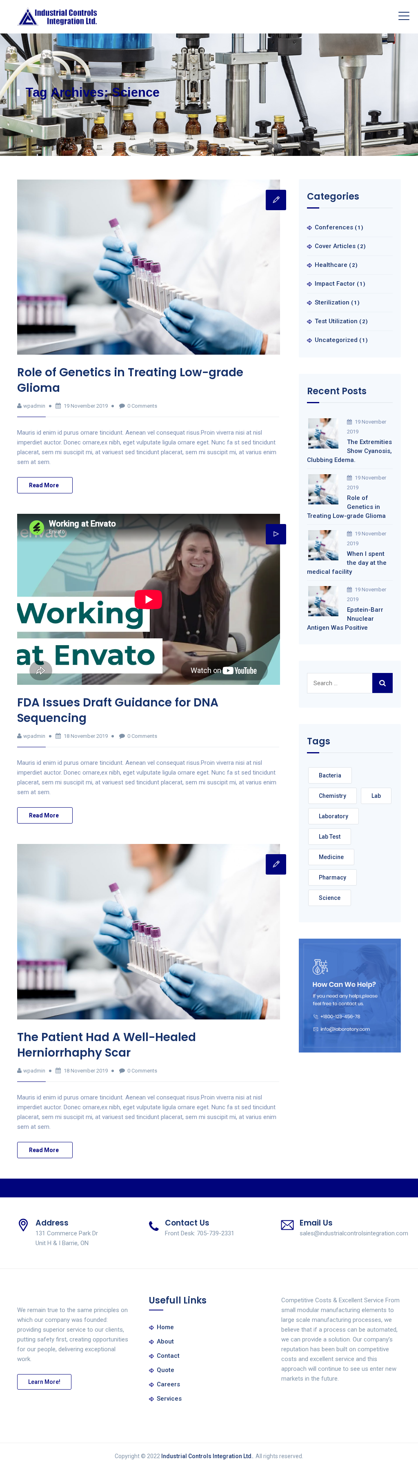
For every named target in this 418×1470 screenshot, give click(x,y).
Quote (165, 1370)
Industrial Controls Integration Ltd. (207, 1456)
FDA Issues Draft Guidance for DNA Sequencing (117, 710)
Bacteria (330, 775)
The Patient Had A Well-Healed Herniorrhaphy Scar (106, 1045)
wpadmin (34, 406)
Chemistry (332, 796)
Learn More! (44, 1382)
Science (329, 898)
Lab (376, 796)
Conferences (334, 227)
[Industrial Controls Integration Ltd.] (57, 16)
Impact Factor (335, 283)
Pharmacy (332, 877)
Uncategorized (336, 340)
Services (169, 1398)
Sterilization (332, 302)
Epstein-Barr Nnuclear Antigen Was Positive (345, 618)
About (165, 1341)
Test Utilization (336, 321)
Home (165, 1327)
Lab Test (329, 836)
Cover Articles (335, 246)
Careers (168, 1384)
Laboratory (333, 816)
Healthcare (331, 265)
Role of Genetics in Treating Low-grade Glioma (130, 380)
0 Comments (142, 406)
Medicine (331, 857)
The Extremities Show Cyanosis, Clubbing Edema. (349, 451)
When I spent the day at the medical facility (347, 562)
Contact (168, 1355)
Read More (44, 485)
